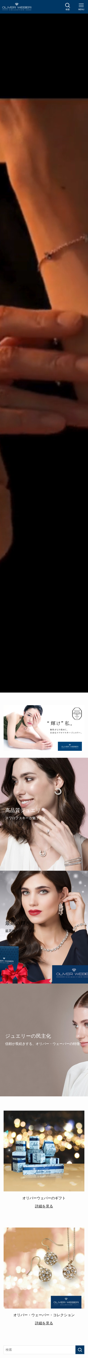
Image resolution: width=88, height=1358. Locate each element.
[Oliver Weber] (17, 7)
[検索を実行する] (79, 1349)
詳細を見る (44, 1206)
